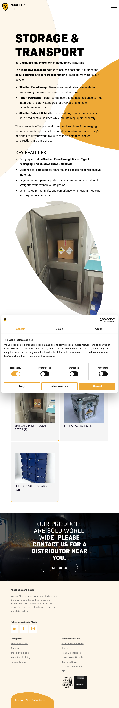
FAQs (64, 671)
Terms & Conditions (71, 652)
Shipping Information (72, 666)
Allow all (97, 386)
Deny (22, 386)
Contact (65, 648)
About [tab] (98, 328)
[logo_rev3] (13, 7)
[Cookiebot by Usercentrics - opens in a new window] (101, 320)
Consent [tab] (20, 328)
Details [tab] (59, 328)
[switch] (44, 374)
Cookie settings (69, 661)
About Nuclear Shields (73, 643)
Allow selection (59, 386)
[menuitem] (112, 7)
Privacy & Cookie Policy (73, 657)
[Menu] (112, 7)
